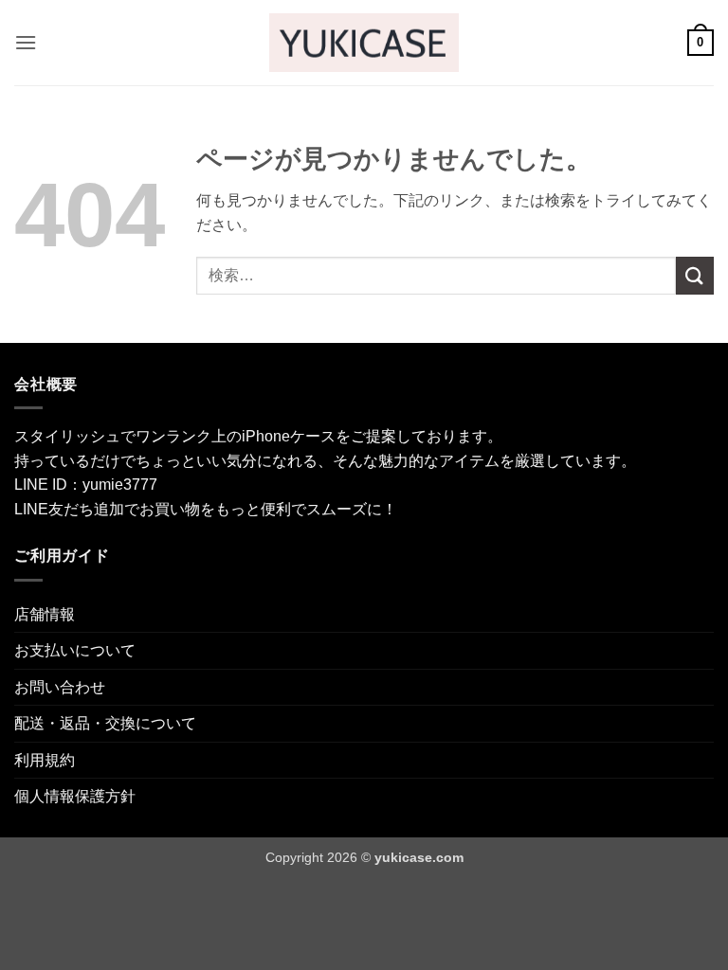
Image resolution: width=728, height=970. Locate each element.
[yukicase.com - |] (364, 42)
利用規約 (44, 760)
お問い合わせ (59, 687)
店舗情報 (44, 614)
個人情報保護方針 (75, 796)
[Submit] (695, 275)
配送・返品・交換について (105, 723)
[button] (25, 42)
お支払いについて (75, 650)
